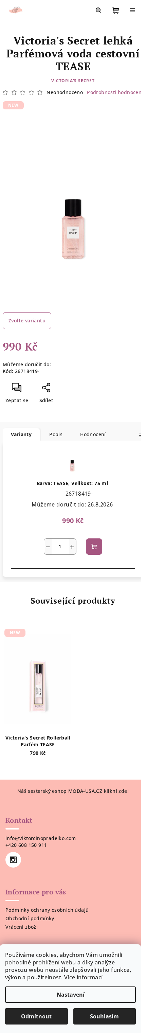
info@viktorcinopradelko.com (40, 838)
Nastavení (71, 994)
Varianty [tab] (21, 434)
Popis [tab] (55, 434)
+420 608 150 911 (26, 845)
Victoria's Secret (73, 81)
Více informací (83, 977)
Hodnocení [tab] (93, 434)
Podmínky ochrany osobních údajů (47, 910)
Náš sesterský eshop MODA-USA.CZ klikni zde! (73, 791)
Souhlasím (104, 1016)
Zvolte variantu (26, 320)
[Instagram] (13, 860)
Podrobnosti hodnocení (115, 92)
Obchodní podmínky (29, 918)
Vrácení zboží (21, 927)
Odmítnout (36, 1016)
